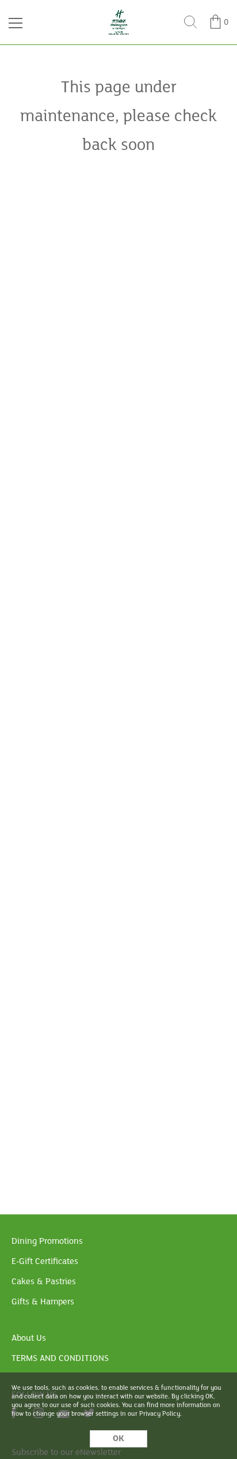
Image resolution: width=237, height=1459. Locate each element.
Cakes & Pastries (44, 1282)
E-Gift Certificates (45, 1261)
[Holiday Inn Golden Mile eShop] (119, 12)
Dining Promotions (47, 1241)
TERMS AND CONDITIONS (60, 1358)
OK (118, 1438)
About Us (29, 1338)
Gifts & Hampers (43, 1302)
